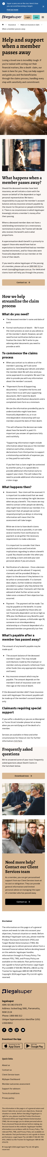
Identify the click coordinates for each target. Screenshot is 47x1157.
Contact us (7, 1070)
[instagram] (17, 1030)
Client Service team (10, 1074)
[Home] (12, 17)
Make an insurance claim (30, 25)
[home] (3, 24)
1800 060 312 (35, 266)
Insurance (12, 25)
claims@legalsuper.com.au (20, 269)
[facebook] (4, 1030)
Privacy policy (8, 1098)
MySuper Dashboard (11, 1079)
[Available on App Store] (35, 1047)
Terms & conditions (11, 1093)
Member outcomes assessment (16, 1084)
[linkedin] (10, 1030)
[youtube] (23, 1030)
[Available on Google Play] (12, 1047)
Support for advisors (11, 1088)
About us (6, 1065)
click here (18, 741)
